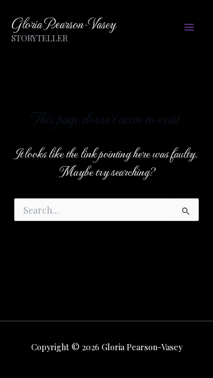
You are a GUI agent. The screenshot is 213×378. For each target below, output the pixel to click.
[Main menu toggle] (189, 27)
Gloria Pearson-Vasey (63, 23)
